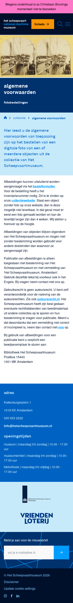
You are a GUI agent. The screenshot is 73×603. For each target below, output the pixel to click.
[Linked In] (19, 596)
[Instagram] (7, 596)
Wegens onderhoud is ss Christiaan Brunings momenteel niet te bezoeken (36, 6)
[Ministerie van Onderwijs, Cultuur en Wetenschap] (36, 495)
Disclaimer (11, 582)
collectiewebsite (23, 200)
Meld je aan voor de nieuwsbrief (26, 540)
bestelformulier (44, 186)
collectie (19, 118)
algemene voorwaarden (48, 118)
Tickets (39, 24)
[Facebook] (13, 596)
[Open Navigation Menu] (68, 24)
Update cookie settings (19, 588)
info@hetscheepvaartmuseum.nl (28, 426)
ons (61, 327)
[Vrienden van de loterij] (36, 518)
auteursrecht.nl (48, 299)
